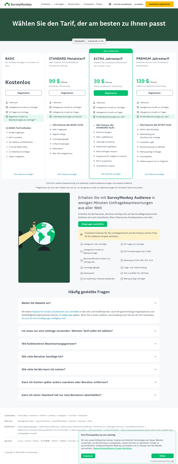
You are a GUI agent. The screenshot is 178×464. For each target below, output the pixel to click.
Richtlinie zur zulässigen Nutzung (108, 426)
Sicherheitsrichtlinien (134, 426)
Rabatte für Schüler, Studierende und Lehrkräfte (55, 311)
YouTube (72, 415)
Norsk (28, 441)
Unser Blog (22, 415)
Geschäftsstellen (60, 421)
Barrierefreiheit (95, 430)
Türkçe (36, 441)
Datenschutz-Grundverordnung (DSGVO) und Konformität (43, 430)
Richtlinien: (9, 426)
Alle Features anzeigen (23, 174)
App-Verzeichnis (43, 421)
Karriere (72, 421)
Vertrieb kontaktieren (122, 4)
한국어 (55, 441)
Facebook (33, 415)
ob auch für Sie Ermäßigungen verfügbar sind (43, 318)
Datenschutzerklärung (104, 448)
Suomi (20, 441)
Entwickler (82, 415)
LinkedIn (52, 415)
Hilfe (90, 421)
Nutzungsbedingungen (27, 426)
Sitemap (81, 421)
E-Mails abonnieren (78, 430)
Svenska (72, 441)
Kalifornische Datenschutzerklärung (76, 426)
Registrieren (24, 92)
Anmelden (138, 4)
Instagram (62, 415)
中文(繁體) (45, 441)
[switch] (74, 40)
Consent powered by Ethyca (160, 461)
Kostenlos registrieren (159, 4)
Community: (9, 415)
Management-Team (26, 421)
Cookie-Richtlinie (123, 448)
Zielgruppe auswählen (93, 224)
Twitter (43, 415)
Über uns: (8, 421)
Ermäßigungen (66, 315)
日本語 (63, 441)
